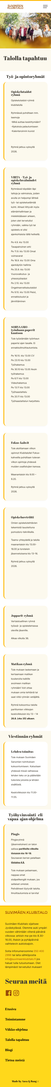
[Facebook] (8, 995)
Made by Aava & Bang (24, 1081)
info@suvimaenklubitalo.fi (20, 959)
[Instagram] (16, 995)
